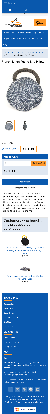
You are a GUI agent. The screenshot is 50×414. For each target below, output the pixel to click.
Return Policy (9, 313)
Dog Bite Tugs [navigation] (17, 52)
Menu (11, 3)
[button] (9, 125)
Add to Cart (39, 163)
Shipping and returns (25, 187)
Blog (5, 44)
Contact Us (8, 326)
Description (24, 182)
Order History (9, 338)
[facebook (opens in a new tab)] (10, 389)
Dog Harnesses (24, 32)
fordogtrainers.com (36, 402)
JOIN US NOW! (23, 38)
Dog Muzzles (9, 32)
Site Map (7, 322)
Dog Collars (38, 32)
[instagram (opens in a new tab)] (37, 389)
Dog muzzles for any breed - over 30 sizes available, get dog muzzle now (21, 373)
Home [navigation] (6, 52)
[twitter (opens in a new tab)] (17, 389)
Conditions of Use (11, 317)
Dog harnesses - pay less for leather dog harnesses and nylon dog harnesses (25, 380)
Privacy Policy (9, 308)
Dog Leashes (9, 38)
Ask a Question (11, 149)
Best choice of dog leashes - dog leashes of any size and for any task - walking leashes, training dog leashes (25, 365)
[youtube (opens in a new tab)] (31, 389)
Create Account (10, 347)
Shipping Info (9, 304)
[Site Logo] (13, 22)
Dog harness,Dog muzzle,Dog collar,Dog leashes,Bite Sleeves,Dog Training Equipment (24, 399)
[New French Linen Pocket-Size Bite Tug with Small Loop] (25, 269)
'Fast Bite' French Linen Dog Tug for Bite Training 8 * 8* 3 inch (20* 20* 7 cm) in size (25, 250)
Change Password (11, 342)
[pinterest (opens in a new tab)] (24, 389)
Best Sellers (37, 38)
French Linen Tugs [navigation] (35, 52)
